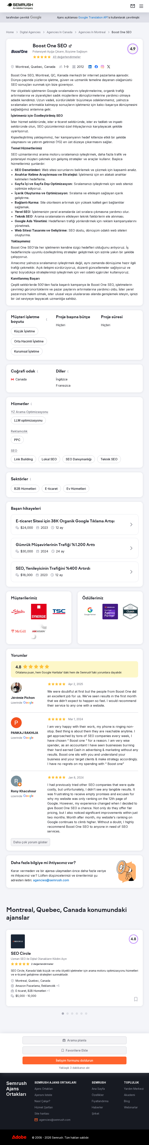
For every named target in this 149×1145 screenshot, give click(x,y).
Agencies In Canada (59, 32)
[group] (74, 960)
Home (10, 32)
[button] (132, 48)
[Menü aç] (141, 6)
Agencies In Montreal (92, 32)
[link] (132, 6)
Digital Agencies (30, 32)
